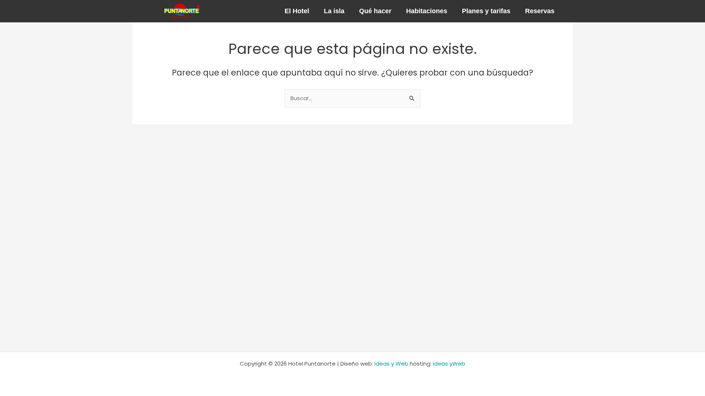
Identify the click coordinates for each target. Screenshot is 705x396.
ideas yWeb (449, 363)
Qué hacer (375, 11)
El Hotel (297, 11)
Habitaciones (426, 11)
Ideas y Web (391, 363)
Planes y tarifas (486, 11)
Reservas (539, 11)
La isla (334, 11)
